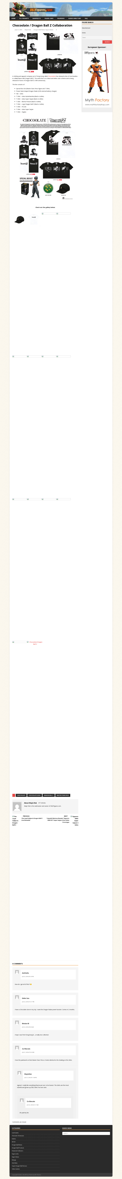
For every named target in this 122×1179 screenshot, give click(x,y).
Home (13, 18)
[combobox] (86, 28)
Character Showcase (18, 1136)
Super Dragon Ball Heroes (19, 1166)
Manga (14, 1160)
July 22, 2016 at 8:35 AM (28, 1027)
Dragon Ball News (39, 30)
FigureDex (60, 18)
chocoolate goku (35, 795)
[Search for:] (86, 1133)
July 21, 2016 (18, 30)
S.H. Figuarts (24, 18)
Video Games (16, 1169)
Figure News (49, 30)
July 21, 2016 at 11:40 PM (30, 1077)
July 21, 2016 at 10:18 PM (28, 1052)
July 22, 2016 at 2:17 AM (32, 1105)
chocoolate (21, 795)
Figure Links (49, 18)
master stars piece (63, 795)
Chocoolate (52, 76)
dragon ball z (48, 795)
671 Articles (42, 803)
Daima (14, 1139)
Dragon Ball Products (18, 1148)
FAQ (86, 18)
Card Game (15, 1133)
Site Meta (14, 1163)
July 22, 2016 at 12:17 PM (28, 1001)
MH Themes (38, 1175)
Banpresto (37, 18)
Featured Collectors (17, 1151)
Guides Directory (74, 18)
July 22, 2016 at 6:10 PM (28, 976)
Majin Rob (28, 30)
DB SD (13, 1142)
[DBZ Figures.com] (61, 15)
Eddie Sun (25, 998)
